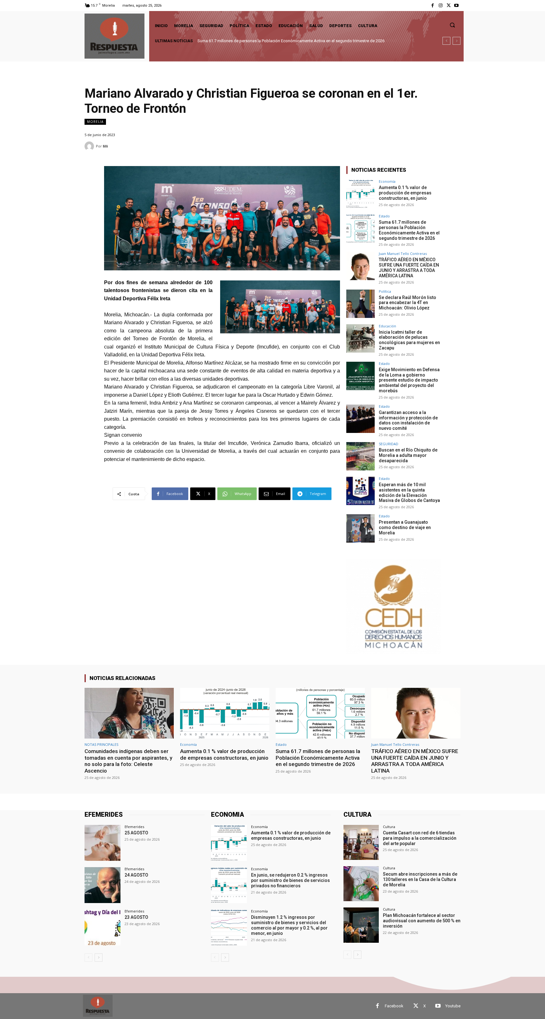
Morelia (95, 121)
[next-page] (99, 957)
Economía (387, 181)
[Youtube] (456, 5)
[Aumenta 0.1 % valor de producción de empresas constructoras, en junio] (360, 194)
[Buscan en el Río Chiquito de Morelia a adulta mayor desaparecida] (360, 456)
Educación (387, 326)
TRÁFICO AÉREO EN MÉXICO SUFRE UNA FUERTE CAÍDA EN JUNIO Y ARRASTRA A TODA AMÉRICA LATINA (294, 40)
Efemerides (134, 826)
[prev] (446, 41)
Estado (384, 216)
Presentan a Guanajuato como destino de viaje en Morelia (405, 527)
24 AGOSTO (136, 875)
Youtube (452, 1006)
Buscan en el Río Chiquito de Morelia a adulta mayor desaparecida (408, 455)
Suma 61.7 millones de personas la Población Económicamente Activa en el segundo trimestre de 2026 (409, 230)
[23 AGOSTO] (102, 927)
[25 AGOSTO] (102, 843)
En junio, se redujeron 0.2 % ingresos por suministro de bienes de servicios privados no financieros (290, 880)
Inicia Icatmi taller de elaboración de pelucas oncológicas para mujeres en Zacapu (409, 340)
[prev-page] (88, 957)
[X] (449, 5)
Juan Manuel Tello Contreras (403, 253)
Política (385, 291)
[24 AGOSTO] (102, 885)
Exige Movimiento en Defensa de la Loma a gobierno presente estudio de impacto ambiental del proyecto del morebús (409, 380)
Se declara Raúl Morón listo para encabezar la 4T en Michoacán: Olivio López (407, 303)
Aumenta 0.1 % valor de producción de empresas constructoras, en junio (405, 193)
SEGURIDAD (388, 444)
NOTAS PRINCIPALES (101, 744)
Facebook (394, 1006)
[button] (452, 25)
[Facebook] (433, 5)
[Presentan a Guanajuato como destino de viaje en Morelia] (360, 528)
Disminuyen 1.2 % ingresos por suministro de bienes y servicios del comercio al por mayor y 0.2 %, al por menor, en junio (289, 925)
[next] (456, 41)
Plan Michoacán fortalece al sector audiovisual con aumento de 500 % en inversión (421, 921)
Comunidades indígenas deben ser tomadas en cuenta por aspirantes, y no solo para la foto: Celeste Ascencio (128, 761)
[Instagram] (440, 5)
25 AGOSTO (136, 832)
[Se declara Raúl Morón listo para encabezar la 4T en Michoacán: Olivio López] (360, 304)
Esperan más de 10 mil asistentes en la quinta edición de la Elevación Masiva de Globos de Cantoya (409, 492)
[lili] (90, 146)
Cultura (389, 826)
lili (105, 146)
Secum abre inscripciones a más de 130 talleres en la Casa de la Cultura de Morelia (420, 879)
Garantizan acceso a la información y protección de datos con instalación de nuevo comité (408, 420)
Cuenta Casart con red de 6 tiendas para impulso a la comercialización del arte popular (419, 838)
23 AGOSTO (136, 917)
